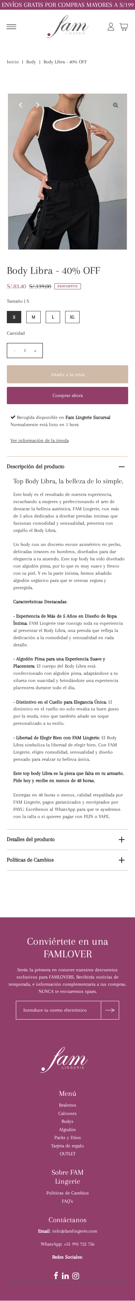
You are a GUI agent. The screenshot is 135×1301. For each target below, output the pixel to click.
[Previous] (19, 105)
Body (31, 61)
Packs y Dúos (67, 1137)
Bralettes (67, 1105)
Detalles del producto (31, 839)
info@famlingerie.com (74, 1231)
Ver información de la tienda (39, 440)
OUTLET (68, 1153)
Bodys (67, 1121)
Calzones (67, 1113)
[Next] (37, 105)
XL (72, 317)
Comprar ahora (68, 395)
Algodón (67, 1129)
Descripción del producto (35, 466)
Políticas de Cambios (30, 860)
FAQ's (67, 1201)
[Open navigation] (11, 28)
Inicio (13, 61)
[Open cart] (124, 28)
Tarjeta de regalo (67, 1145)
